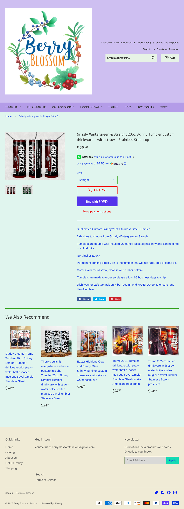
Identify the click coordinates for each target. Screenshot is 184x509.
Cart (172, 57)
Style (79, 172)
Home (8, 116)
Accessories (145, 107)
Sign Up (172, 460)
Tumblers (12, 107)
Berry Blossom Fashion (26, 503)
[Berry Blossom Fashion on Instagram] (175, 492)
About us (11, 457)
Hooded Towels (91, 107)
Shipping (11, 468)
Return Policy (14, 463)
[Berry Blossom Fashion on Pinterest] (169, 492)
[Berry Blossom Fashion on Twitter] (156, 492)
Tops (128, 107)
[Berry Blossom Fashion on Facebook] (162, 492)
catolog (10, 452)
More (163, 107)
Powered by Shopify (52, 503)
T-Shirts (113, 107)
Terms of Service (45, 479)
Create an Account (168, 49)
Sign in (147, 49)
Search (39, 474)
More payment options (97, 211)
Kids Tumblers (36, 107)
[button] (128, 163)
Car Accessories (63, 107)
